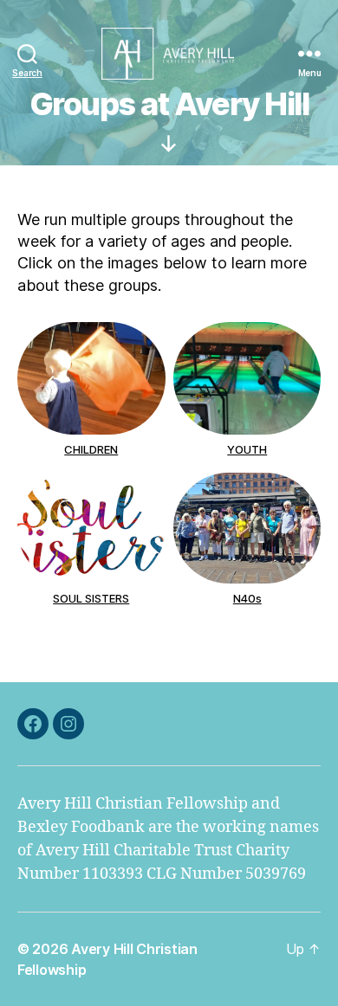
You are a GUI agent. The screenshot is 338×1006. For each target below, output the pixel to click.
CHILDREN (91, 449)
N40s (246, 598)
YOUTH (247, 449)
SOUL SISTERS (91, 598)
